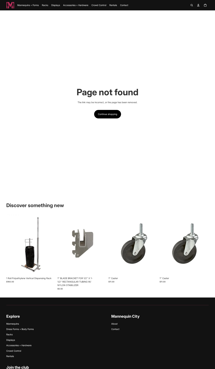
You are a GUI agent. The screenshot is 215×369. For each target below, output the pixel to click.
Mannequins (12, 323)
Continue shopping (107, 114)
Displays (10, 340)
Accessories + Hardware (18, 345)
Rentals (10, 356)
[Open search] (191, 5)
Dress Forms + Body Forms (20, 329)
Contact (115, 329)
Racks (9, 334)
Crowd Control (13, 350)
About (114, 323)
